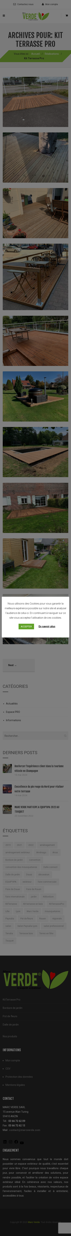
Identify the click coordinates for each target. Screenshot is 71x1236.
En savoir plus (47, 626)
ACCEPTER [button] (26, 626)
